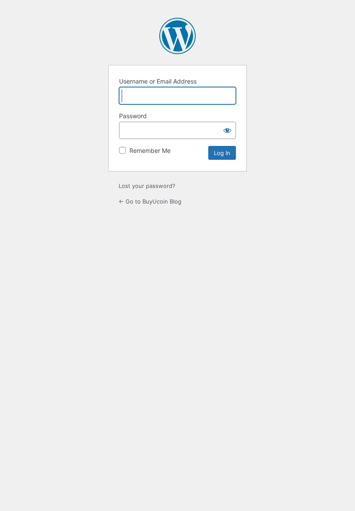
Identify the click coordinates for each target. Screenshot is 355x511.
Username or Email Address (158, 81)
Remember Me (150, 150)
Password (133, 116)
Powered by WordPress (177, 36)
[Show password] (227, 130)
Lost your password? (147, 185)
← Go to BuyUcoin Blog (150, 201)
